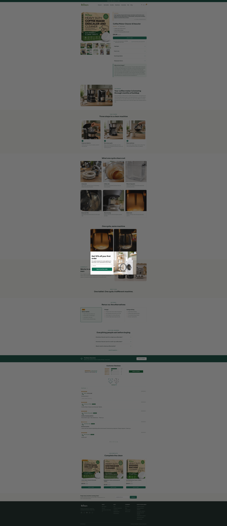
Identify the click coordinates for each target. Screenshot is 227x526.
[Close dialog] (135, 253)
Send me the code (102, 269)
